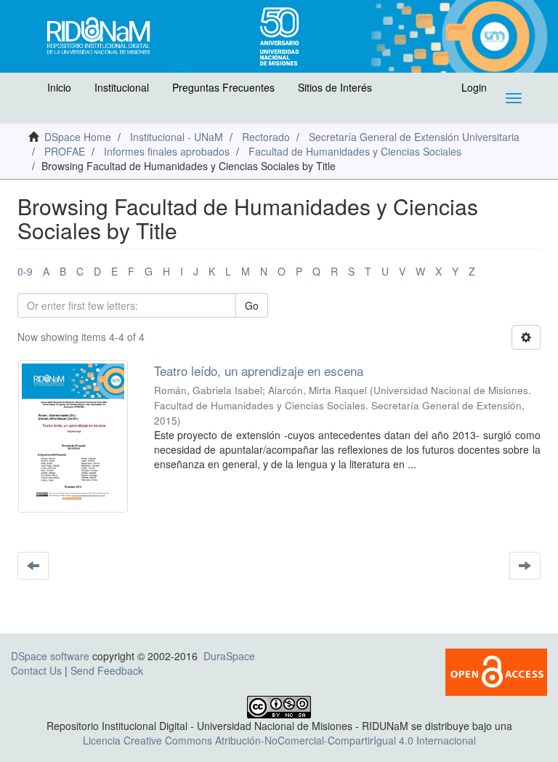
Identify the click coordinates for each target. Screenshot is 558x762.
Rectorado (266, 136)
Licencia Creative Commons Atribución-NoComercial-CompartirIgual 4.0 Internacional (279, 740)
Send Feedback (106, 670)
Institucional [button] (121, 87)
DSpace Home (77, 136)
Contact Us (36, 670)
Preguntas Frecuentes (223, 87)
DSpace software (50, 656)
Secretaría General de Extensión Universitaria (414, 136)
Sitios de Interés (335, 87)
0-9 (25, 271)
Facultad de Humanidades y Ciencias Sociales (354, 151)
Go (252, 305)
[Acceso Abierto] (496, 670)
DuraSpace (229, 656)
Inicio (59, 87)
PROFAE (64, 151)
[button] (26, 91)
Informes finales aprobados (167, 151)
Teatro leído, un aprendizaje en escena (258, 370)
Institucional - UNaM (176, 136)
